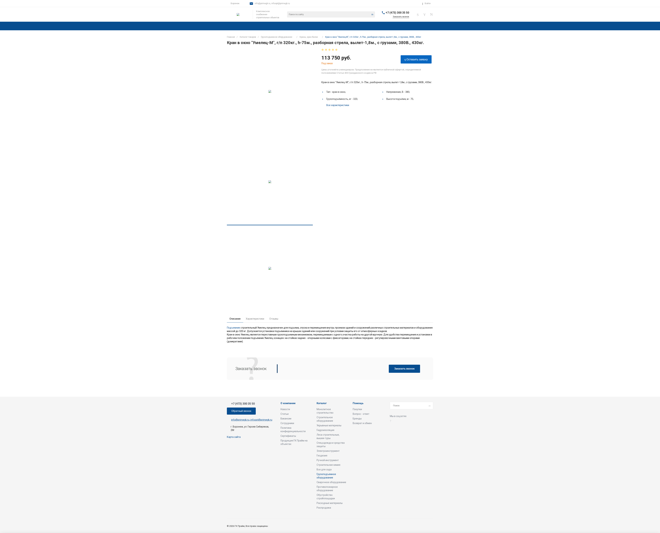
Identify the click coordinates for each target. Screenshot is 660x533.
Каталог (322, 403)
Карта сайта (234, 437)
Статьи (284, 414)
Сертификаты (288, 436)
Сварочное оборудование (331, 482)
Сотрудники (287, 423)
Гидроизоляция (325, 430)
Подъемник (233, 327)
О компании (287, 403)
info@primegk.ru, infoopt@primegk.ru (272, 3)
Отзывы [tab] (273, 318)
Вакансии (285, 418)
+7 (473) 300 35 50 (397, 12)
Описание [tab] (235, 318)
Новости (285, 409)
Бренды (357, 418)
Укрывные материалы (329, 425)
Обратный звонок (241, 411)
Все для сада (324, 469)
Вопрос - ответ (361, 414)
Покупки (357, 409)
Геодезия (322, 455)
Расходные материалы (330, 503)
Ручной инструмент (328, 460)
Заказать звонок (404, 368)
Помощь (358, 403)
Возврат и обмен (362, 423)
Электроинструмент (328, 451)
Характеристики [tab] (255, 318)
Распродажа (324, 507)
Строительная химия (328, 464)
